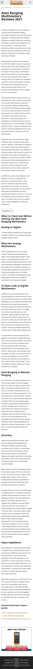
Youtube (12, 660)
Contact (17, 666)
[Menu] (2, 2)
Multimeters (8, 7)
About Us (27, 665)
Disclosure (21, 665)
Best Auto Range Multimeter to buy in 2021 (17, 619)
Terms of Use (6, 665)
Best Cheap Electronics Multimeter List (15, 613)
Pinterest (26, 660)
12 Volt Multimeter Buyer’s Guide (13, 616)
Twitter (16, 660)
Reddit (16, 661)
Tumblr (21, 660)
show (11, 211)
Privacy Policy (14, 665)
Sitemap (16, 658)
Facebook (6, 660)
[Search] (30, 2)
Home (2, 7)
